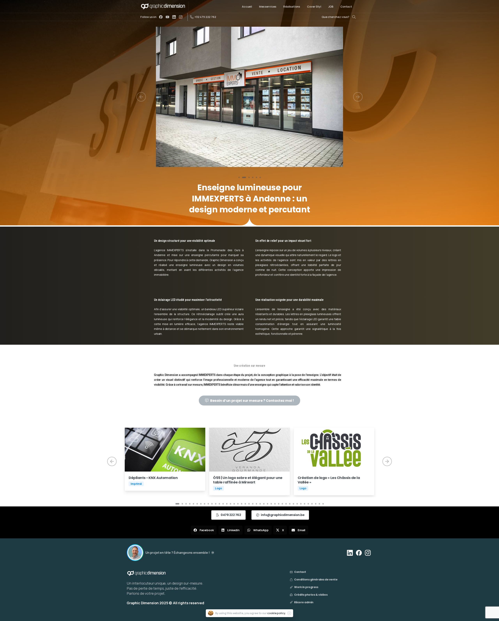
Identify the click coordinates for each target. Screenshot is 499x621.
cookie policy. (276, 613)
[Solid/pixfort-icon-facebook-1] (358, 552)
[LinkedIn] (174, 17)
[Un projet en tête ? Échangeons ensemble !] (135, 552)
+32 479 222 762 (205, 17)
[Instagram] (180, 17)
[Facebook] (160, 17)
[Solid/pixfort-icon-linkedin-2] (349, 552)
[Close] (289, 613)
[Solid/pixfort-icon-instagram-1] (367, 552)
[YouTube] (167, 17)
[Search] (354, 17)
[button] (204, 530)
